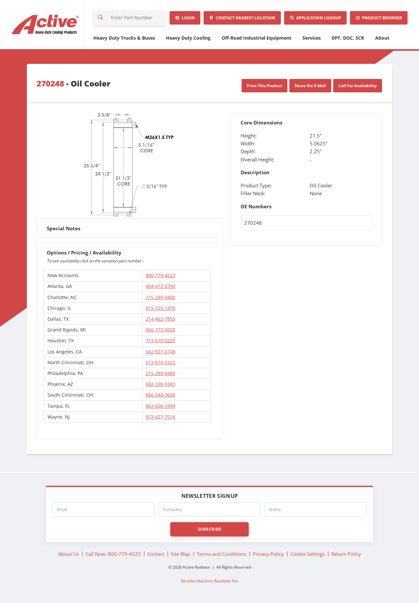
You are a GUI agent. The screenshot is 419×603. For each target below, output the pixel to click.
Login (187, 18)
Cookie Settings (307, 554)
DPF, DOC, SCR (348, 38)
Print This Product (264, 85)
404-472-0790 (160, 286)
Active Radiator (45, 24)
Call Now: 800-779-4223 (113, 554)
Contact (244, 18)
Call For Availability (357, 85)
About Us (68, 554)
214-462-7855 (160, 319)
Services (311, 38)
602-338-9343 (160, 384)
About (382, 38)
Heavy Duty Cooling (188, 38)
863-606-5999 (160, 406)
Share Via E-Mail (310, 85)
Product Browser (381, 18)
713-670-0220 (160, 340)
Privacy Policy (268, 554)
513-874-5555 (160, 362)
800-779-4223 (160, 275)
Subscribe (209, 529)
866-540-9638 (160, 395)
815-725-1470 (160, 308)
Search (101, 18)
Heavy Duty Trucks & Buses (124, 38)
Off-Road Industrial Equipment (256, 38)
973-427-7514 (160, 417)
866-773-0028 (160, 330)
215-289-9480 (160, 297)
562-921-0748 (160, 352)
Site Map (180, 554)
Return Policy (346, 554)
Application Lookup (317, 18)
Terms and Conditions (221, 554)
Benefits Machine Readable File (209, 581)
